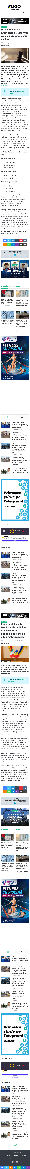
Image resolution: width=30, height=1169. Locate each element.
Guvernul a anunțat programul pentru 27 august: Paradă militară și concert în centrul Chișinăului (19, 460)
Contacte (10, 1158)
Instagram (10, 93)
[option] (14, 7)
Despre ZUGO (7, 1155)
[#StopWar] (14, 7)
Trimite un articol (18, 1158)
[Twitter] (9, 240)
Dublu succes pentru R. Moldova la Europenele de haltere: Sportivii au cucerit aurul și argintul (15, 271)
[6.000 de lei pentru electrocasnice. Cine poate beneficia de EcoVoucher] (7, 293)
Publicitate (23, 1155)
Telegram (22, 91)
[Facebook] (5, 240)
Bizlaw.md (4, 85)
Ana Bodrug (6, 43)
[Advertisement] (15, 397)
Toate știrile (15, 265)
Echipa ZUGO (15, 1155)
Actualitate (4, 27)
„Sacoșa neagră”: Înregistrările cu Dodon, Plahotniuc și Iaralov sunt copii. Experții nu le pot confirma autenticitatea (19, 436)
